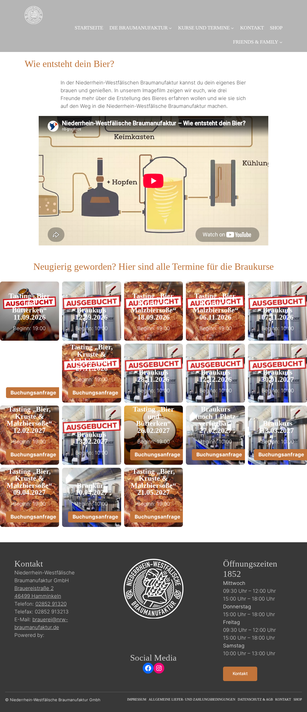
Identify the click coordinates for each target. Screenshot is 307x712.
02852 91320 (51, 604)
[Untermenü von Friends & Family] (280, 42)
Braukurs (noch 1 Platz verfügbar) (215, 416)
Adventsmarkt (29, 361)
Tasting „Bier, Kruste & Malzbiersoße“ (153, 303)
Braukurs (91, 310)
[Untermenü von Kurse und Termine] (232, 27)
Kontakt (240, 673)
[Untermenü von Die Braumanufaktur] (170, 27)
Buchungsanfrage (33, 393)
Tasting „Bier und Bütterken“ (29, 303)
